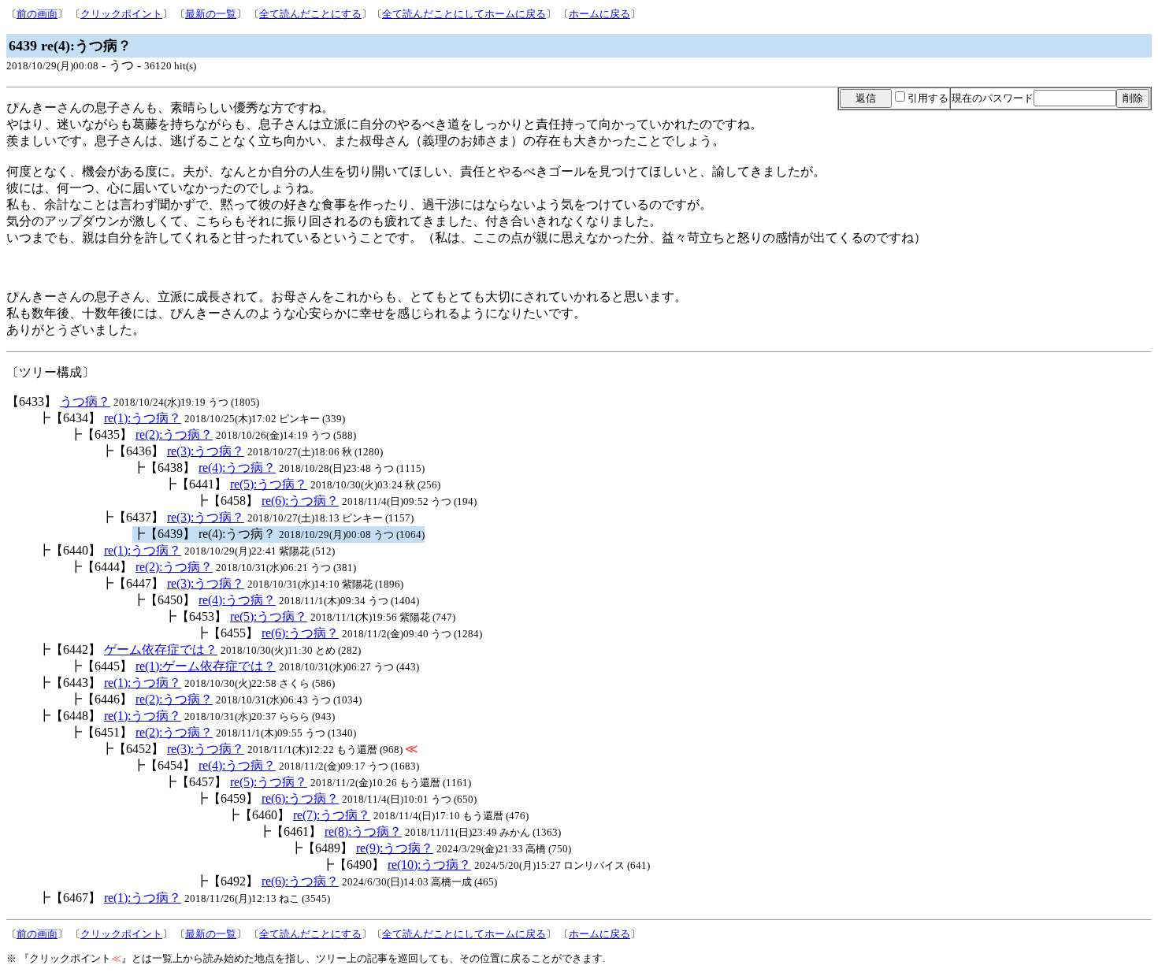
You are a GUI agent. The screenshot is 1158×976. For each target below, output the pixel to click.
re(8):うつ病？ (363, 831)
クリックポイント (121, 14)
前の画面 (37, 14)
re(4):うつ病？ (237, 467)
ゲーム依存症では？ (160, 649)
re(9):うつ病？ (394, 848)
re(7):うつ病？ (331, 815)
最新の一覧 (210, 14)
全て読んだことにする (310, 14)
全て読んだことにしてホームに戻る (464, 14)
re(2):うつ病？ (174, 434)
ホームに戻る (599, 14)
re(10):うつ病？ (429, 864)
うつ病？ (85, 401)
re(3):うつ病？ (205, 451)
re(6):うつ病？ (300, 500)
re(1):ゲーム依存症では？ (205, 666)
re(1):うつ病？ (142, 418)
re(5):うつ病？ (268, 484)
